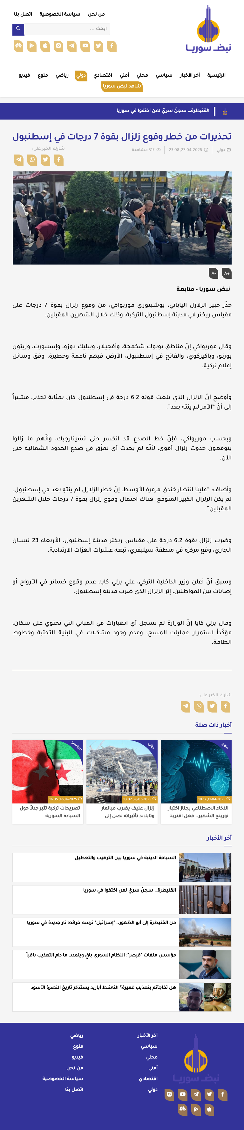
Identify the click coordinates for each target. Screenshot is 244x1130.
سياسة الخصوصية (60, 14)
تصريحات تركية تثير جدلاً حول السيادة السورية (50, 812)
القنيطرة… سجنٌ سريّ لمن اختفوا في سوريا (163, 111)
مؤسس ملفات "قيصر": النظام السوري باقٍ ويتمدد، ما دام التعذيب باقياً (101, 955)
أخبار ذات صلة (213, 726)
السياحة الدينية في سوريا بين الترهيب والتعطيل (125, 858)
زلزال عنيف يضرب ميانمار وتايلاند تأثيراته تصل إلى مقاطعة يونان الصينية (127, 812)
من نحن (96, 14)
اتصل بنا (23, 14)
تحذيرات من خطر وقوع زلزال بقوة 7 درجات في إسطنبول (122, 138)
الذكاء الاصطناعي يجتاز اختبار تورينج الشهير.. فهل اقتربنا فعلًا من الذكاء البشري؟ (198, 812)
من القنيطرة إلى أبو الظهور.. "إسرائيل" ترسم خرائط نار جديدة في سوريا (101, 923)
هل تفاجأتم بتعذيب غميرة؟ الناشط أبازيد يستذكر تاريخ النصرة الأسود (103, 988)
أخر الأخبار (219, 839)
